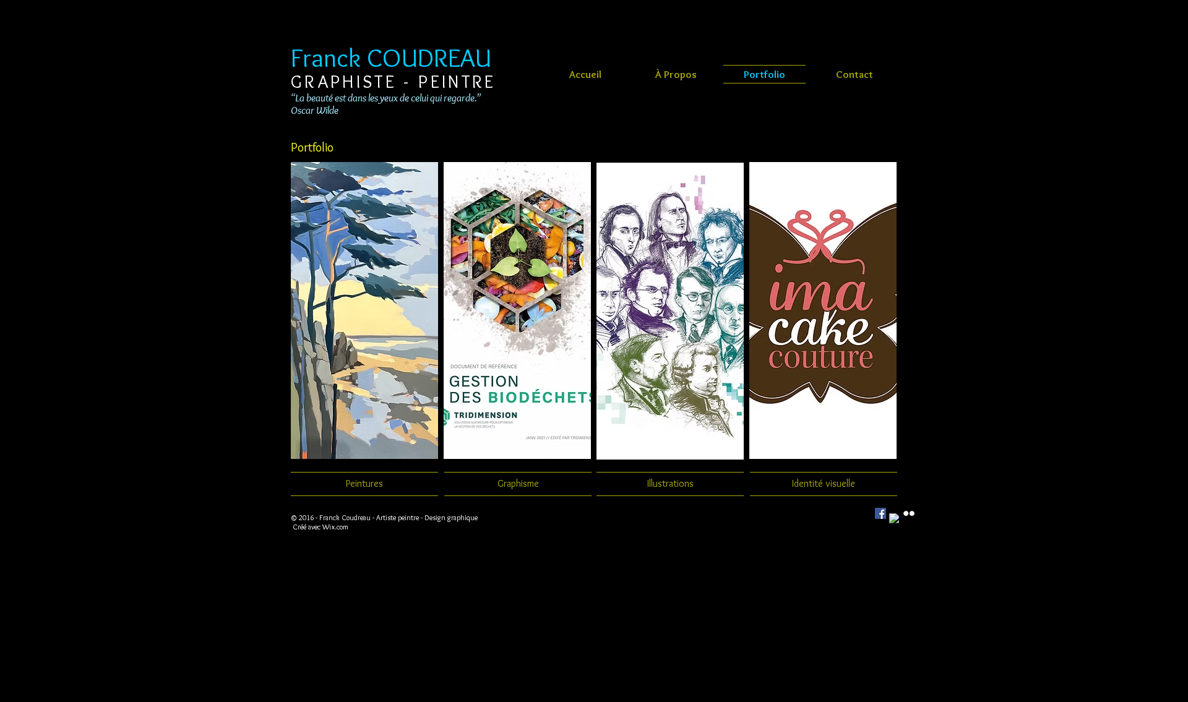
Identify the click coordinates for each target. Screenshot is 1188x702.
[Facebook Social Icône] (880, 513)
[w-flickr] (909, 513)
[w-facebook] (894, 518)
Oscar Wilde (314, 110)
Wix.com (335, 526)
